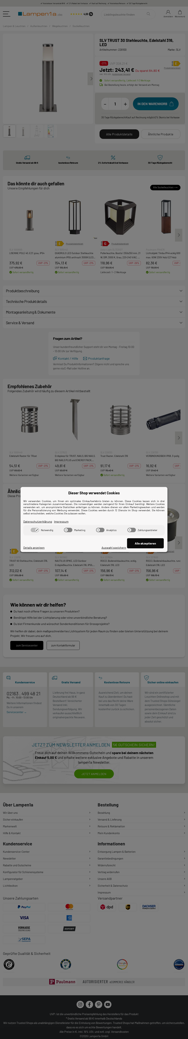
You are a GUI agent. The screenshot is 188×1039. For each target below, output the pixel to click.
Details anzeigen (34, 547)
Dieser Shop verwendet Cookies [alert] (94, 493)
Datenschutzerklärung (37, 521)
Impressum (61, 521)
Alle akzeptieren (145, 543)
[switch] (35, 530)
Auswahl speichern (114, 547)
